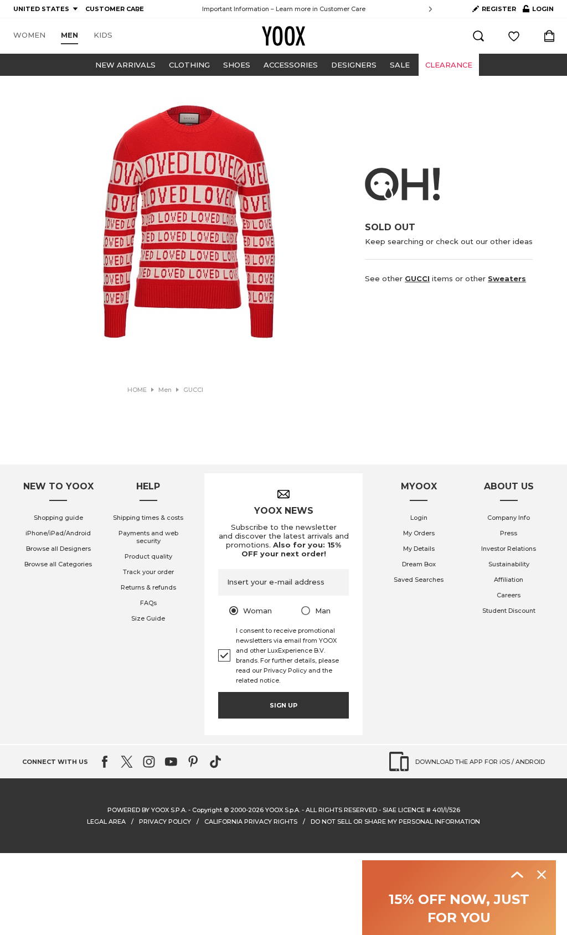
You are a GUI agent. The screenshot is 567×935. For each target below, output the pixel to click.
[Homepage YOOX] (283, 36)
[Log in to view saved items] (514, 36)
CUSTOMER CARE (114, 9)
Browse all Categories (58, 564)
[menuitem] (29, 35)
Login (418, 517)
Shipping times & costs (148, 517)
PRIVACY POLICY (165, 821)
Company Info (508, 517)
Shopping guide (58, 517)
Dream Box (419, 564)
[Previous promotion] (136, 9)
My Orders (419, 533)
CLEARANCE (448, 64)
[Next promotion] (430, 9)
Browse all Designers (58, 548)
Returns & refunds (148, 587)
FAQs (148, 603)
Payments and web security (148, 537)
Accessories (291, 64)
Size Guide (148, 618)
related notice (257, 680)
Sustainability (508, 564)
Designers (354, 64)
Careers (508, 595)
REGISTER (499, 9)
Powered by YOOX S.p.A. (147, 810)
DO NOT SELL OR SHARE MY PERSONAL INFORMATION (395, 821)
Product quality (148, 556)
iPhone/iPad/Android (58, 533)
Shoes (236, 64)
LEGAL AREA (106, 821)
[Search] (478, 36)
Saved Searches (419, 579)
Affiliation (508, 579)
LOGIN (538, 11)
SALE (400, 64)
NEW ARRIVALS (125, 64)
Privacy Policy (285, 670)
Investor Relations (508, 548)
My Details (419, 548)
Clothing (189, 64)
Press (508, 533)
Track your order (148, 572)
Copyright (207, 810)
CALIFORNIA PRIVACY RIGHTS (250, 821)
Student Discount (508, 610)
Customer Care (342, 9)
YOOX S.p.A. (282, 810)
